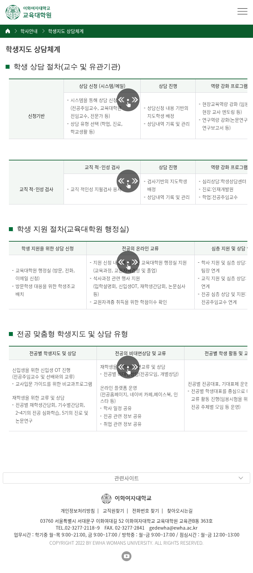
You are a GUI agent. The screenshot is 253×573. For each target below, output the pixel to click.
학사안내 (29, 31)
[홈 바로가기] (8, 31)
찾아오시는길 (180, 510)
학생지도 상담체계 (66, 31)
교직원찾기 (113, 510)
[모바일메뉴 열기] (242, 11)
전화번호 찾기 (145, 510)
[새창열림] (126, 556)
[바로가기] (29, 12)
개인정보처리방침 (78, 510)
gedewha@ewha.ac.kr (173, 527)
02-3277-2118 (80, 527)
